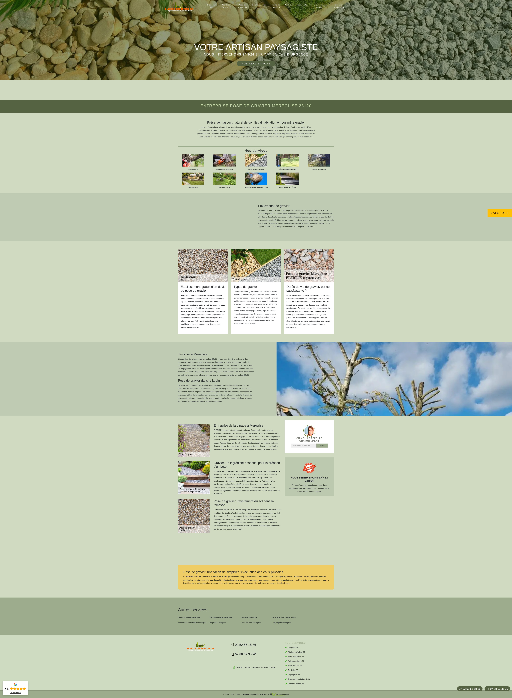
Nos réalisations (256, 63)
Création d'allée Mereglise (189, 617)
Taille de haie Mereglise (251, 623)
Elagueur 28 (211, 6)
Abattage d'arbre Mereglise (284, 617)
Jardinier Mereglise (249, 617)
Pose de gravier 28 (242, 6)
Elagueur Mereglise (218, 623)
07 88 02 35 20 (499, 688)
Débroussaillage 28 (260, 6)
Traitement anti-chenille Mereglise (192, 623)
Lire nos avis (15, 693)
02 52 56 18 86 (472, 688)
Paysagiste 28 (302, 6)
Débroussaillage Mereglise (221, 617)
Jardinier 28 (289, 6)
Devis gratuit (500, 213)
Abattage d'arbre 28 (226, 6)
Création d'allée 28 (339, 6)
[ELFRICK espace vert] (181, 7)
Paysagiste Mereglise (282, 623)
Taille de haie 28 (276, 6)
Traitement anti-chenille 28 (320, 6)
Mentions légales (260, 694)
